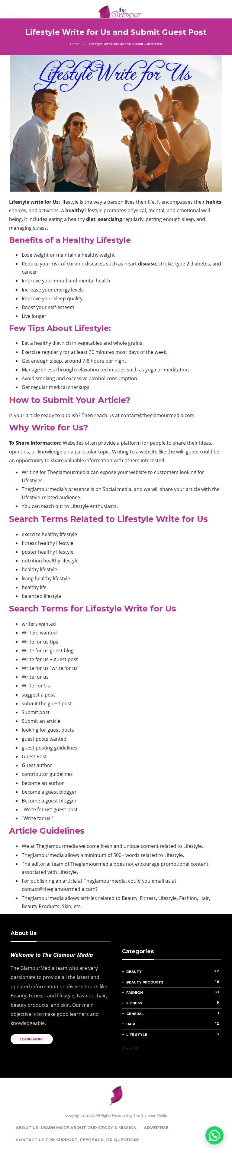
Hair (172, 1023)
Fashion (172, 992)
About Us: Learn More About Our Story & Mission (76, 1127)
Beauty (172, 971)
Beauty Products (172, 982)
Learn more (32, 1039)
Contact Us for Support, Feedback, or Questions (78, 1139)
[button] (214, 1135)
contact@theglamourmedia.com (158, 415)
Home (74, 43)
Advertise (156, 1127)
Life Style (172, 1034)
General (172, 1013)
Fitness (172, 1002)
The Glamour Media (150, 1115)
